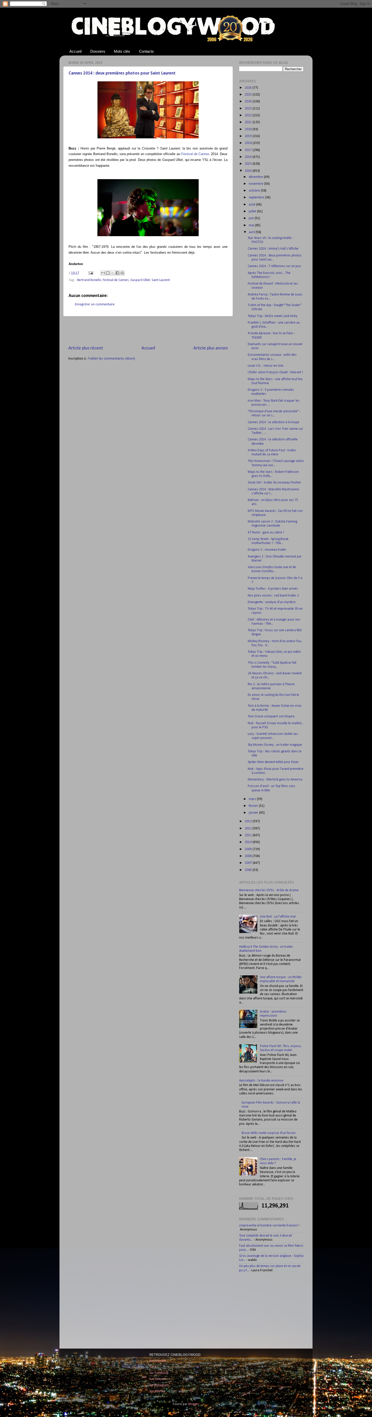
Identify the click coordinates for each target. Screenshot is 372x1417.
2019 (249, 136)
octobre (255, 190)
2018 (249, 143)
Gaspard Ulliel (140, 280)
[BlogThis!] (107, 272)
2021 (249, 122)
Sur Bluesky (157, 1391)
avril (252, 232)
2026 (249, 87)
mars (253, 799)
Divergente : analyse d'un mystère (272, 602)
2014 (249, 171)
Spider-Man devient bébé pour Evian (273, 762)
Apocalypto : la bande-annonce (261, 1080)
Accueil (75, 51)
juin (252, 218)
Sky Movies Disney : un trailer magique (275, 745)
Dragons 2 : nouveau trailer (267, 549)
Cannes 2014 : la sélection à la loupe (273, 422)
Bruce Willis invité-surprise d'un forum (269, 1133)
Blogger (193, 1404)
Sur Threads (157, 1379)
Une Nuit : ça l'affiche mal (278, 916)
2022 (249, 115)
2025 (249, 94)
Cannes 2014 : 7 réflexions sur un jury (274, 266)
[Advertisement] (148, 330)
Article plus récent (85, 348)
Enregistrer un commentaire (95, 304)
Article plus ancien (210, 348)
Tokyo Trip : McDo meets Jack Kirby (272, 316)
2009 (249, 849)
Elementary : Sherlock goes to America (275, 779)
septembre (257, 197)
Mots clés (122, 51)
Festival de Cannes (116, 280)
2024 (249, 101)
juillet (253, 211)
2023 (249, 108)
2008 (249, 856)
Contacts (146, 51)
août (252, 204)
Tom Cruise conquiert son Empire (271, 716)
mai (252, 225)
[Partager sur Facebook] (117, 272)
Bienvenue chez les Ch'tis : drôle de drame (269, 890)
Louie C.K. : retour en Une (265, 365)
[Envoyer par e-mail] (103, 272)
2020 (249, 129)
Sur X (152, 1367)
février (254, 806)
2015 (249, 163)
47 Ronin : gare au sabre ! (266, 532)
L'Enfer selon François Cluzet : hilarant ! (275, 372)
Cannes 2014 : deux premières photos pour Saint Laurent (122, 73)
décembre (256, 177)
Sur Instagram (159, 1385)
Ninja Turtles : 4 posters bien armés (273, 588)
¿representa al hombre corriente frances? (269, 1225)
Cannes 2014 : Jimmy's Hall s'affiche (273, 248)
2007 (249, 863)
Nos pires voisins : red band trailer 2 (273, 595)
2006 (249, 870)
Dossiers (97, 51)
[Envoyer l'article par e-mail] (90, 273)
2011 (249, 835)
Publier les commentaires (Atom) (111, 358)
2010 (249, 842)
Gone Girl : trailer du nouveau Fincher (274, 482)
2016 (249, 157)
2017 (249, 150)
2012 (249, 828)
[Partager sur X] (112, 272)
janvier (254, 812)
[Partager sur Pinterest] (122, 272)
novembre (256, 183)
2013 (249, 821)
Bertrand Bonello (89, 280)
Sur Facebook (159, 1373)
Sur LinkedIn (157, 1361)
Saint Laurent (161, 280)
